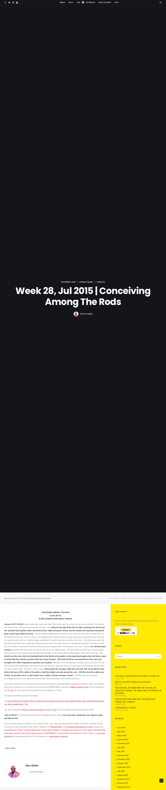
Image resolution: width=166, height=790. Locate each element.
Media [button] (62, 2)
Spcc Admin (87, 314)
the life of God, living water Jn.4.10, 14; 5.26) (39, 710)
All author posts (36, 772)
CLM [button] (78, 2)
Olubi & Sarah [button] (104, 2)
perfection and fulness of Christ (80, 727)
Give (116, 2)
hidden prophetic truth (79, 687)
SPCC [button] (71, 2)
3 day (10, 690)
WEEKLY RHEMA (87, 282)
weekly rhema (10, 748)
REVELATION (56, 727)
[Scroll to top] (161, 780)
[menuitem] (5, 2)
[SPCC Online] (83, 2)
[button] (5, 2)
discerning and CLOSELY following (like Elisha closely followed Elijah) (31, 730)
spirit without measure (59, 736)
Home (110, 598)
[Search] (138, 656)
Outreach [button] (90, 2)
